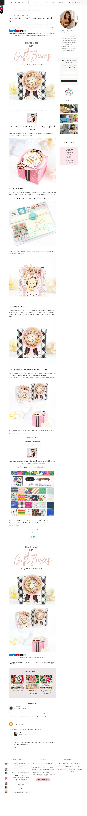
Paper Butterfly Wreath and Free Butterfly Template (46, 692)
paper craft (19, 15)
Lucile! (23, 110)
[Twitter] (67, 142)
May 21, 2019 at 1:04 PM (24, 734)
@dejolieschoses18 (37, 463)
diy (13, 10)
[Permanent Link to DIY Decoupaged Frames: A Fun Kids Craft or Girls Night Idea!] (32, 688)
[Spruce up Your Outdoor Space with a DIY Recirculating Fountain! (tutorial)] (64, 119)
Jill (15, 722)
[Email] (24, 31)
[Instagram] (71, 142)
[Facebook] (64, 142)
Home (10, 10)
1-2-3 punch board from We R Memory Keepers (37, 251)
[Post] (21, 31)
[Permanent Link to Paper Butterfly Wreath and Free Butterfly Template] (46, 688)
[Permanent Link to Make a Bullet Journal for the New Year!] (17, 688)
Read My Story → (43, 779)
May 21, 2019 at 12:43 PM (20, 724)
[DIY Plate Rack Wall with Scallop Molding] (73, 129)
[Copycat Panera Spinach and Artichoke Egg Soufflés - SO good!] (64, 109)
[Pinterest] (69, 142)
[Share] (10, 31)
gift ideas (13, 15)
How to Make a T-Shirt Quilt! (21, 768)
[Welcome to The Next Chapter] (43, 764)
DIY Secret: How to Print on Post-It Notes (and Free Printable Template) (21, 779)
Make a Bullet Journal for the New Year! (18, 691)
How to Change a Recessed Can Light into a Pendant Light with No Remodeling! (21, 793)
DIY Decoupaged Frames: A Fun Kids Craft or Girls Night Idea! (32, 693)
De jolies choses (40, 467)
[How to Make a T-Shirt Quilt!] (73, 109)
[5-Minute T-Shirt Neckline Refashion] (64, 129)
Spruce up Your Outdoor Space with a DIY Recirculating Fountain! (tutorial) (21, 774)
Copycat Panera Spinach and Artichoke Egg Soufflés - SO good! (21, 765)
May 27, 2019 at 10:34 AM (20, 708)
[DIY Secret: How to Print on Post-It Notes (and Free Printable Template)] (73, 119)
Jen (20, 732)
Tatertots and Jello (16, 2)
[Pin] (17, 31)
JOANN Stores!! (15, 525)
